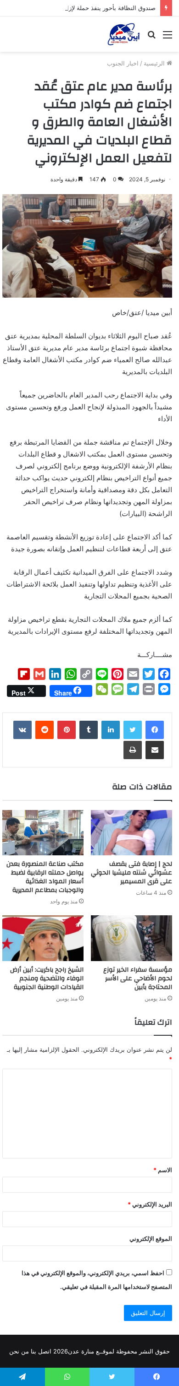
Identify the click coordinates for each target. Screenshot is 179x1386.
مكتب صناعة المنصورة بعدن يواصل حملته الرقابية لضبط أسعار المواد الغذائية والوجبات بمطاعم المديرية (45, 877)
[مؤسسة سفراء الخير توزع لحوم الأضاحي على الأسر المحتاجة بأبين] (131, 938)
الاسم (162, 1170)
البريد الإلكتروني (150, 1204)
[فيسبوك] (154, 730)
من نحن (19, 1351)
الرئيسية (155, 63)
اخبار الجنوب (123, 63)
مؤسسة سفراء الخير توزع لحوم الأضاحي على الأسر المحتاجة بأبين (137, 978)
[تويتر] (132, 730)
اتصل (44, 1351)
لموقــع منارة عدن (91, 1351)
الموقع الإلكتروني (150, 1238)
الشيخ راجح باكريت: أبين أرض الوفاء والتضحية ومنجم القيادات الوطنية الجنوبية (47, 978)
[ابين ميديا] (123, 34)
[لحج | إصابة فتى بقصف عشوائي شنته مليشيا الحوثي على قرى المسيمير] (131, 833)
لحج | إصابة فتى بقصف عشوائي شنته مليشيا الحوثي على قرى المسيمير (131, 872)
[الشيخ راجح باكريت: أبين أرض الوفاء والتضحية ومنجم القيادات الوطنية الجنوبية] (43, 938)
